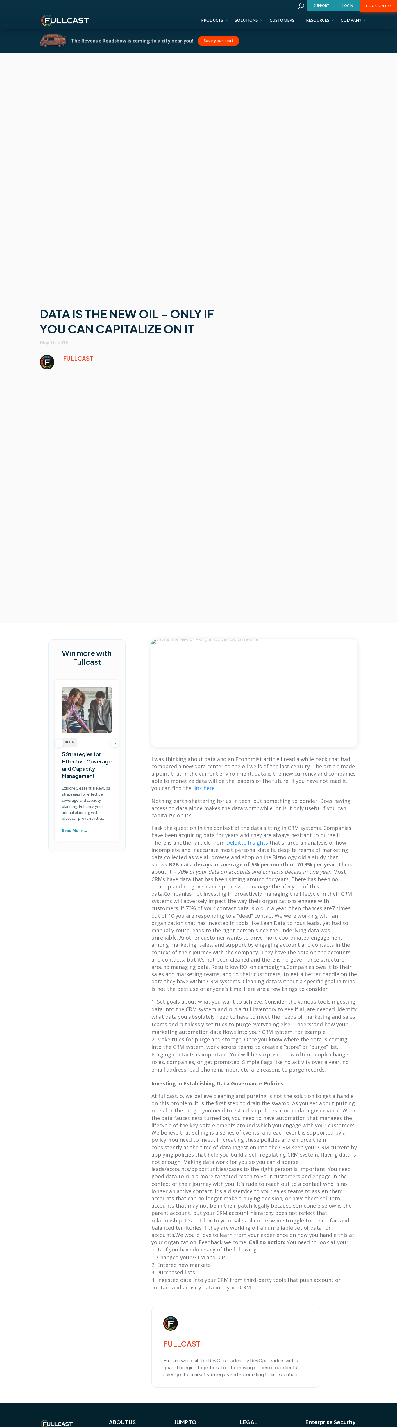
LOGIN (347, 5)
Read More (72, 830)
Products (212, 20)
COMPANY (351, 20)
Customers (282, 20)
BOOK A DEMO (378, 6)
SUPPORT (321, 5)
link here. (204, 788)
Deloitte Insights (247, 842)
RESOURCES (317, 20)
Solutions (246, 20)
